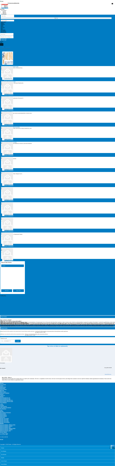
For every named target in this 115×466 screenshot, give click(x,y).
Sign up (6, 6)
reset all (6, 290)
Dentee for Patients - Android (6, 426)
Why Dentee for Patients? (5, 407)
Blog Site (2, 390)
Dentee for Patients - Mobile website (7, 424)
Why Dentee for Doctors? (5, 412)
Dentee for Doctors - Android (6, 429)
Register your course (4, 421)
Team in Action (3, 389)
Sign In (4, 11)
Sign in (5, 5)
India (113, 447)
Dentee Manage (3, 415)
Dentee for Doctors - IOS (5, 430)
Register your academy (5, 422)
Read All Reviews (108, 374)
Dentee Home (3, 413)
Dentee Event (3, 387)
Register (2, 405)
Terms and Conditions (4, 393)
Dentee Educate (3, 416)
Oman (113, 448)
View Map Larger (112, 261)
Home (3, 46)
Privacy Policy (3, 391)
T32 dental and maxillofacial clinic (13, 3)
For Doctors (3, 14)
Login (1, 404)
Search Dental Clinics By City (6, 400)
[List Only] (1, 44)
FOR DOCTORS (4, 8)
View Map (11, 93)
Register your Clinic (4, 419)
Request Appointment (8, 80)
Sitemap (1, 396)
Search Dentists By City (5, 397)
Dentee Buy (2, 417)
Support (1, 394)
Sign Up (4, 12)
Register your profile (4, 418)
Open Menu (2, 9)
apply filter (18, 290)
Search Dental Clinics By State (6, 401)
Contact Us (2, 395)
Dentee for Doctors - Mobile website (7, 428)
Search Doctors (3, 406)
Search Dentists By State (5, 399)
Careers (1, 385)
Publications (2, 388)
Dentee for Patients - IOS (5, 427)
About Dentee (3, 384)
